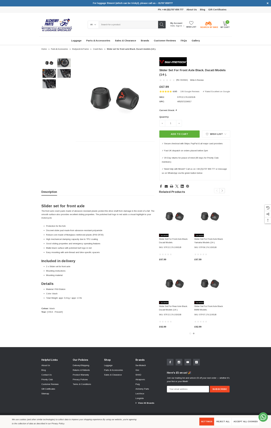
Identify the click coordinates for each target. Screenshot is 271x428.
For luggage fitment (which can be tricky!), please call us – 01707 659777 (133, 3)
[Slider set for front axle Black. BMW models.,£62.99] (209, 283)
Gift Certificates (217, 9)
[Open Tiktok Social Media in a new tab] (196, 362)
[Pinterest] (187, 186)
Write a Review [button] (197, 80)
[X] (176, 186)
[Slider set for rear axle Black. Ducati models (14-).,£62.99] (174, 283)
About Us (191, 9)
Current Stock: (168, 110)
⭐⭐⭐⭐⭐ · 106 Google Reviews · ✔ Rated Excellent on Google (194, 91)
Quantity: (164, 117)
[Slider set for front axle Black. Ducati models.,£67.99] (174, 216)
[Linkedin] (182, 186)
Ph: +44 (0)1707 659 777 (170, 9)
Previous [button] (217, 190)
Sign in (179, 26)
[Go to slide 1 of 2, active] (190, 333)
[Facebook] (160, 186)
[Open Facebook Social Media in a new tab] (170, 362)
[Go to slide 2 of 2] (193, 333)
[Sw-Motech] (173, 61)
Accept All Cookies (246, 421)
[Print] (171, 186)
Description (49, 191)
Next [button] (222, 190)
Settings (206, 421)
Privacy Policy (57, 423)
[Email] (166, 186)
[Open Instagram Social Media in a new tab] (179, 362)
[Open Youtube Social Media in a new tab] (187, 362)
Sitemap (45, 393)
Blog (202, 9)
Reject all (223, 421)
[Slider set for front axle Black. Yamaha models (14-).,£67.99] (209, 216)
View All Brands (145, 403)
